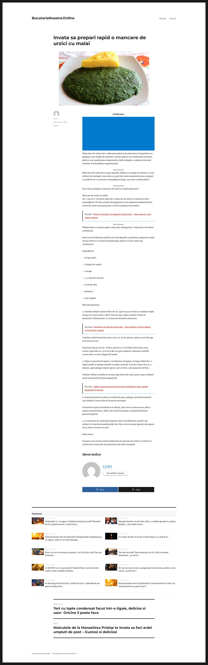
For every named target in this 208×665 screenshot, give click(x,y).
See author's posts (115, 473)
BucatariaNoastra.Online (53, 18)
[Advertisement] (119, 134)
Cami (107, 466)
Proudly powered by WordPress (64, 654)
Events (172, 18)
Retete (162, 18)
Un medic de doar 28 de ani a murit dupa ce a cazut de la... (143, 537)
